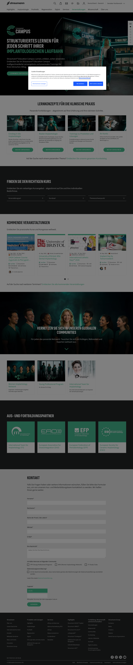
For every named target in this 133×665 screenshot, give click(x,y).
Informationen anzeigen (39, 84)
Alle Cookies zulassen (96, 84)
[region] (67, 78)
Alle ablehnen (80, 84)
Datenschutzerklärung (84, 78)
